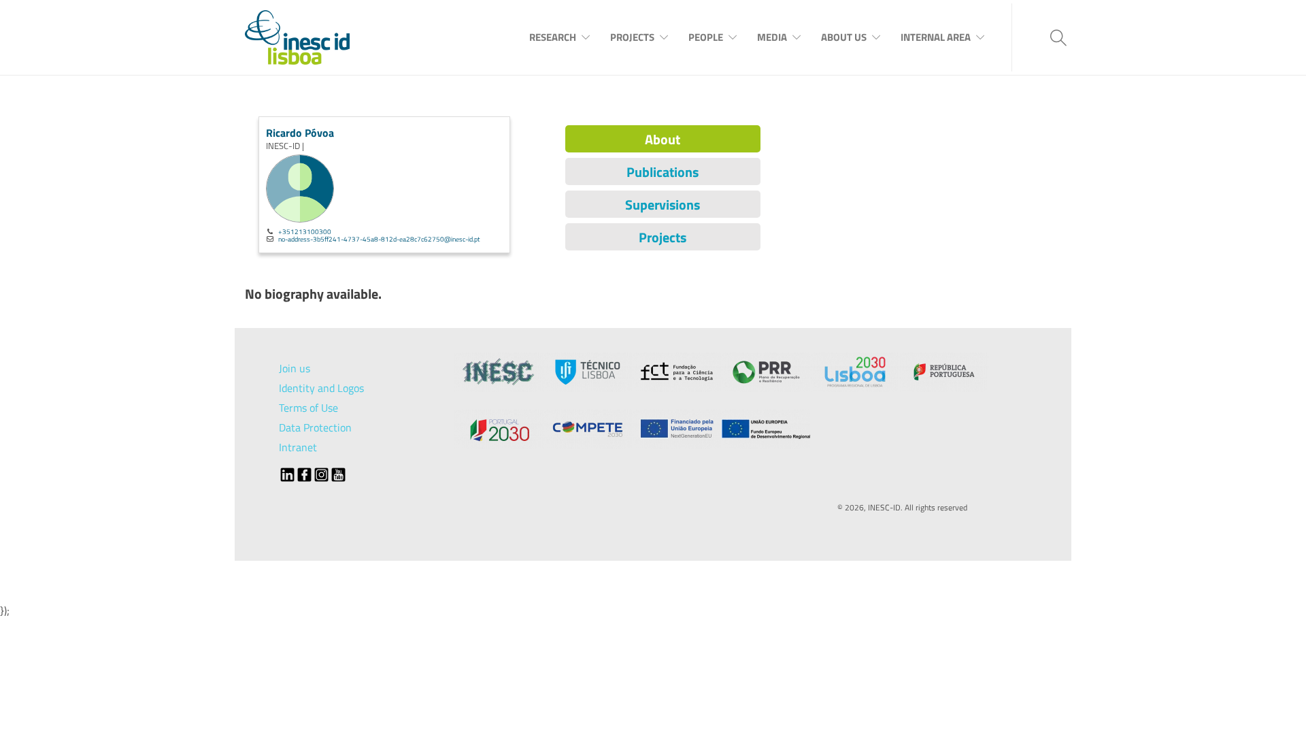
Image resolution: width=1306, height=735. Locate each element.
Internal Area (936, 37)
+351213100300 (304, 231)
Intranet (298, 447)
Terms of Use (308, 407)
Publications (662, 171)
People (705, 37)
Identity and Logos (321, 388)
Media (772, 37)
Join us (294, 368)
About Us (844, 37)
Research (552, 37)
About (662, 139)
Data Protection (315, 427)
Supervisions (662, 204)
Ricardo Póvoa (300, 133)
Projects (632, 37)
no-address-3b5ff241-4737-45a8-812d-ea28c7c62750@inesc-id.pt (379, 238)
